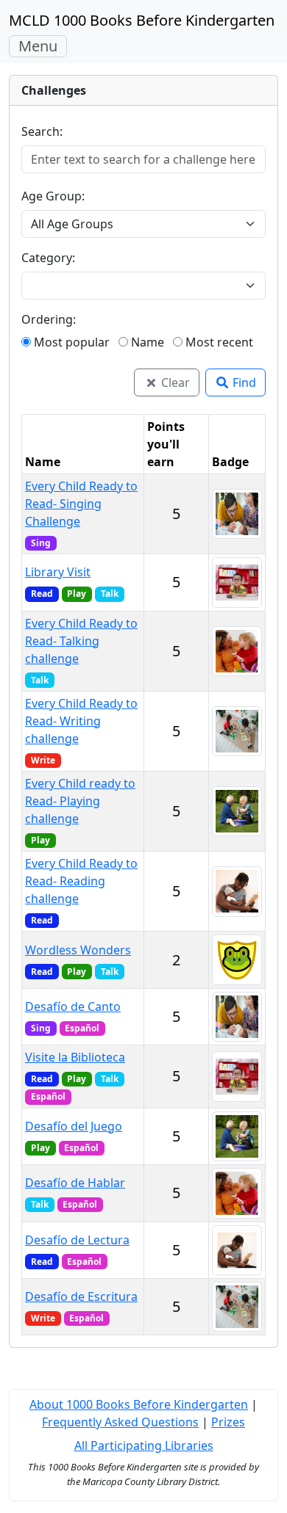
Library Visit (58, 572)
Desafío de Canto (73, 1006)
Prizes (228, 1422)
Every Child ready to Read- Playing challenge (80, 801)
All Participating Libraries (143, 1445)
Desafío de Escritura (81, 1296)
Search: (42, 131)
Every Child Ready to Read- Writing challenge (81, 721)
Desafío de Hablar (75, 1183)
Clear (174, 382)
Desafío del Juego (73, 1126)
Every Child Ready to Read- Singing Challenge (81, 503)
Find (243, 382)
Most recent (218, 342)
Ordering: (48, 319)
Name (146, 342)
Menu (42, 46)
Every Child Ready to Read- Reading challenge (81, 881)
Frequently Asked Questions (120, 1422)
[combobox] (134, 285)
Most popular (70, 342)
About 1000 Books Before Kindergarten (138, 1404)
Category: (48, 258)
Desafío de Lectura (77, 1240)
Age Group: (53, 196)
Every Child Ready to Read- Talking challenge (81, 641)
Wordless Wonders (78, 950)
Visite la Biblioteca (75, 1057)
